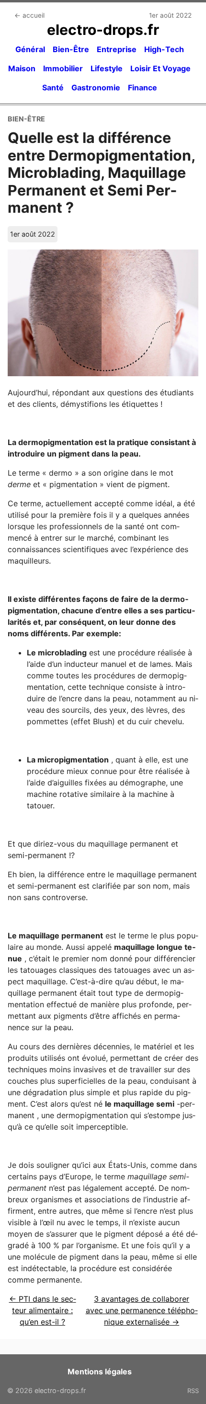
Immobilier (63, 68)
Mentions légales (100, 1371)
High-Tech (164, 49)
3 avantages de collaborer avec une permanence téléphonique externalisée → (142, 1310)
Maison (21, 68)
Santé (53, 87)
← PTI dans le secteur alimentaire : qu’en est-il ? (42, 1310)
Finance (142, 87)
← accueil (29, 15)
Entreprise (117, 49)
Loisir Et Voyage (160, 68)
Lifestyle (107, 68)
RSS (193, 1390)
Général (30, 49)
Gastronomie (95, 87)
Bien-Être (71, 49)
